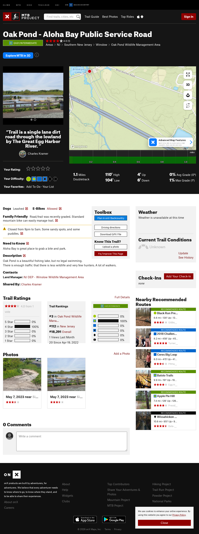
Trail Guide (92, 16)
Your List (48, 186)
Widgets (67, 495)
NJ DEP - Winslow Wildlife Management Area (54, 277)
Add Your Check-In (178, 276)
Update (183, 253)
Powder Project (162, 495)
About (66, 484)
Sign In (188, 16)
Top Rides (127, 16)
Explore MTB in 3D (18, 55)
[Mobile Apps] (140, 16)
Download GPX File (110, 234)
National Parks (161, 501)
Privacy (117, 529)
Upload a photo (110, 246)
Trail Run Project (163, 489)
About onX (11, 502)
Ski (57, 5)
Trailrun (44, 5)
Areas (49, 44)
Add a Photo (122, 353)
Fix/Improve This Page (110, 253)
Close (164, 522)
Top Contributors (118, 484)
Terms (108, 529)
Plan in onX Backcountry (110, 218)
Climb (6, 5)
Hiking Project (161, 484)
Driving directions (110, 227)
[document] (164, 517)
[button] (7, 95)
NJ (58, 44)
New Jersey (67, 326)
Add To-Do (33, 186)
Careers (9, 507)
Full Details (122, 297)
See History (185, 257)
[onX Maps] (12, 477)
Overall (66, 331)
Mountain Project (118, 500)
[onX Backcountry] (77, 5)
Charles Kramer (38, 153)
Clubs (66, 501)
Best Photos (110, 16)
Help (65, 489)
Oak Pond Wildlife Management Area (135, 44)
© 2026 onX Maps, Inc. (89, 529)
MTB (18, 5)
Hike (29, 5)
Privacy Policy (179, 515)
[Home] (23, 16)
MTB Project (115, 505)
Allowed (52, 208)
